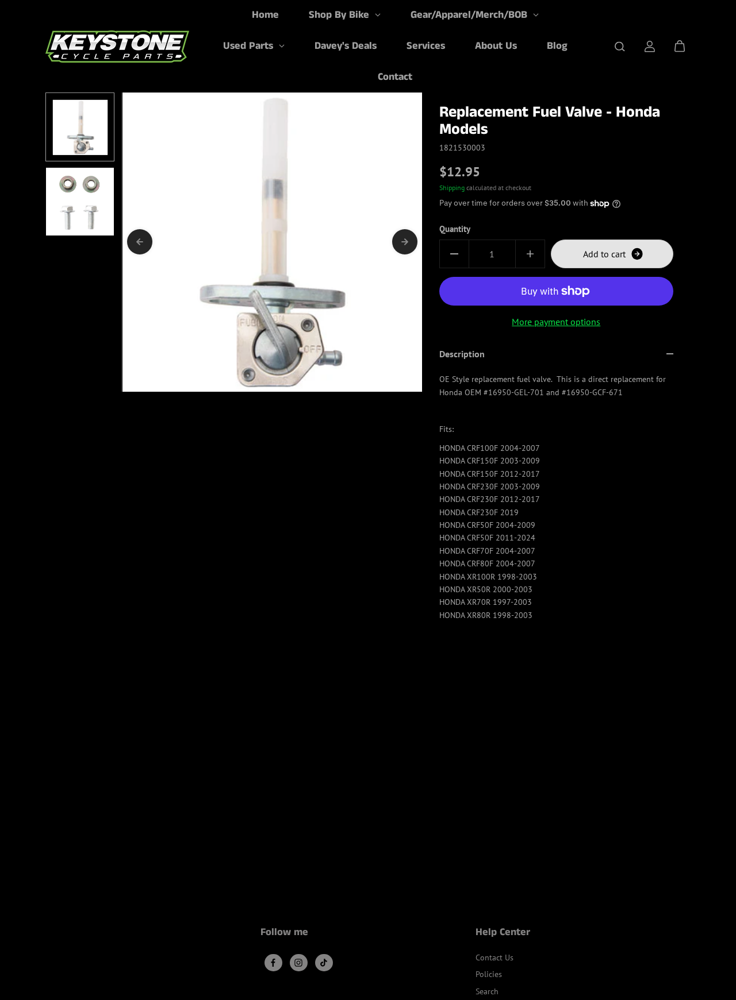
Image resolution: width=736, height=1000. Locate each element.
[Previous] (139, 241)
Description (462, 354)
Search (487, 991)
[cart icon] (680, 46)
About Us (496, 45)
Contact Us (494, 957)
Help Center (503, 933)
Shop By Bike (340, 14)
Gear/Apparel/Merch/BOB (470, 14)
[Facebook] (273, 962)
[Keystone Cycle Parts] (117, 46)
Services (426, 45)
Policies (489, 974)
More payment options (556, 321)
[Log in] (650, 46)
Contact (395, 77)
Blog (557, 45)
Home (265, 14)
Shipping (452, 187)
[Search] (620, 46)
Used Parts (249, 45)
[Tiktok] (323, 962)
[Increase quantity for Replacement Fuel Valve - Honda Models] (530, 254)
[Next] (404, 241)
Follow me (284, 933)
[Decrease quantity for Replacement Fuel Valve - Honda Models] (454, 254)
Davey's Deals (346, 45)
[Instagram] (298, 962)
